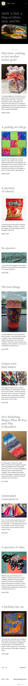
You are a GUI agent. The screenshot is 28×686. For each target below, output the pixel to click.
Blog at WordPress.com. (20, 679)
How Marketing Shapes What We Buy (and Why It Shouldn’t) (14, 421)
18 (6, 667)
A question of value (13, 547)
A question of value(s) (7, 189)
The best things (10, 287)
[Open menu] (26, 3)
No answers (8, 248)
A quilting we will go (13, 127)
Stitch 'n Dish (10, 3)
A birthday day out (12, 606)
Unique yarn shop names (8, 365)
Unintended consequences (9, 497)
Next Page (23, 667)
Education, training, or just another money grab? (13, 56)
